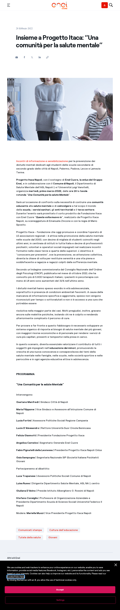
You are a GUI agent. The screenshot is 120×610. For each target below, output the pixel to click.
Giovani (52, 537)
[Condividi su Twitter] (31, 57)
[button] (8, 5)
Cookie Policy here (15, 577)
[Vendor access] (104, 5)
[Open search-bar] (111, 5)
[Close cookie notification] (116, 565)
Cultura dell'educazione (63, 530)
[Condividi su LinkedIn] (39, 57)
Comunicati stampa (30, 530)
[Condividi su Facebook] (24, 57)
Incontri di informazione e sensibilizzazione (42, 161)
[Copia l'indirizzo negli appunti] (47, 57)
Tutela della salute (29, 537)
